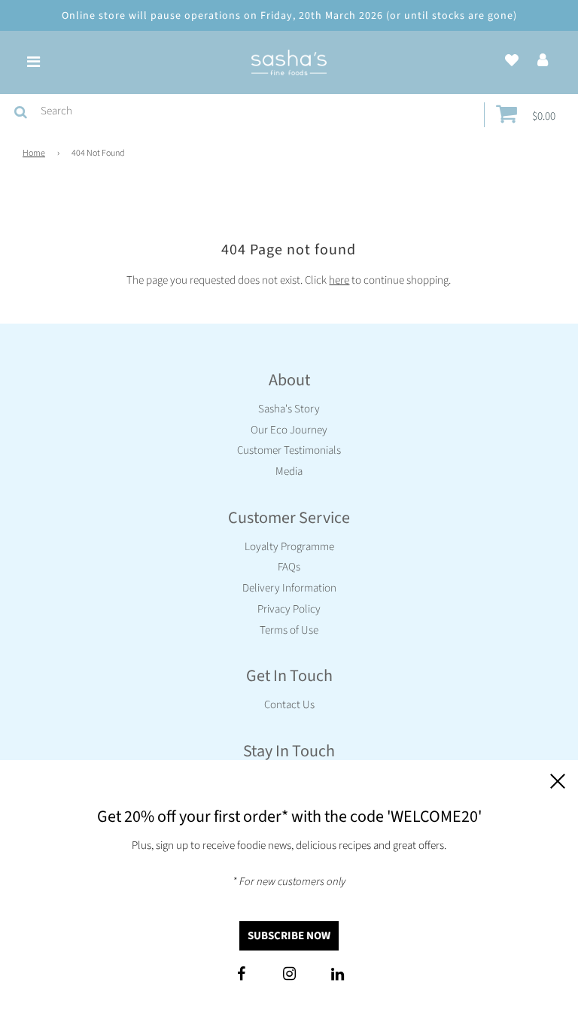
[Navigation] (33, 62)
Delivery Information (289, 588)
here (339, 280)
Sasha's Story (289, 409)
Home (34, 153)
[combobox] (259, 111)
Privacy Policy (289, 609)
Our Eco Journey (289, 430)
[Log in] (542, 61)
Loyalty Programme (289, 547)
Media (289, 471)
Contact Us (289, 705)
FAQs (289, 567)
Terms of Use (289, 630)
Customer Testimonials (289, 450)
